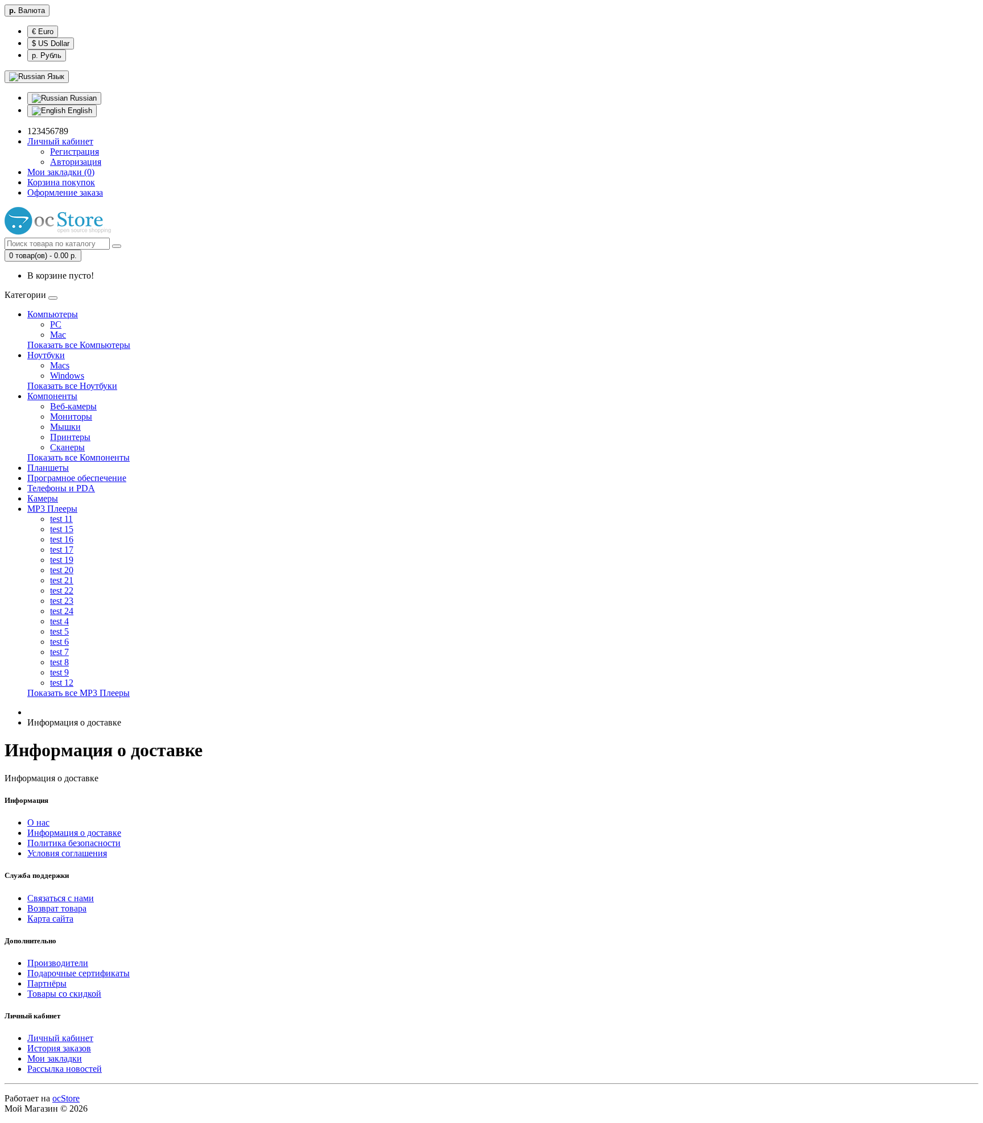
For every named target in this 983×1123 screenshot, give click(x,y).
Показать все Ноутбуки (72, 386)
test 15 (61, 529)
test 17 (61, 549)
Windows (67, 375)
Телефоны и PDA (61, 488)
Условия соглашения (67, 853)
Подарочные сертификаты (78, 973)
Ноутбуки (46, 355)
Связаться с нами (60, 898)
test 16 (61, 539)
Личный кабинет (60, 1038)
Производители (57, 963)
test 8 (59, 662)
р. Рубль (46, 55)
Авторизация (75, 162)
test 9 (59, 672)
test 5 (59, 631)
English (78, 110)
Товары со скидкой (64, 993)
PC (55, 324)
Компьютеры (52, 314)
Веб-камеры (73, 406)
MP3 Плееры (52, 508)
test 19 (61, 560)
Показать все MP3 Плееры (78, 693)
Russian (82, 98)
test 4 (59, 621)
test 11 (61, 519)
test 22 (61, 590)
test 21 (61, 580)
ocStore (66, 1098)
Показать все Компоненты (78, 457)
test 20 (61, 570)
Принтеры (70, 437)
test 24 (61, 611)
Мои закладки (54, 1058)
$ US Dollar (50, 43)
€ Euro (42, 31)
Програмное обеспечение (76, 478)
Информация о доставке (74, 833)
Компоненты (52, 396)
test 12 (61, 682)
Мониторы (71, 416)
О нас (38, 822)
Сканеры (67, 447)
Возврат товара (56, 908)
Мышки (65, 427)
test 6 (59, 642)
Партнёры (47, 983)
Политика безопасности (74, 843)
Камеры (42, 498)
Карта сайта (50, 918)
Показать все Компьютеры (78, 345)
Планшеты (48, 468)
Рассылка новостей (64, 1069)
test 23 (61, 601)
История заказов (59, 1048)
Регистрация (74, 151)
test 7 (59, 652)
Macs (59, 365)
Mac (58, 334)
